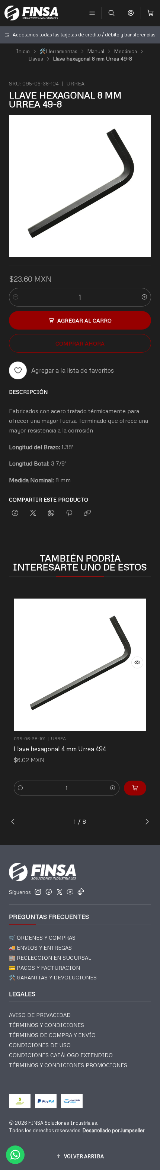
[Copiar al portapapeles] (87, 513)
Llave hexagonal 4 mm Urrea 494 (60, 749)
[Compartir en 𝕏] (33, 513)
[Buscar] (111, 13)
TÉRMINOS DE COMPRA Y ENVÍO (52, 1035)
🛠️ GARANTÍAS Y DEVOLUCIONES (53, 977)
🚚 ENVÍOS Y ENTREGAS (40, 947)
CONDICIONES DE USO (40, 1045)
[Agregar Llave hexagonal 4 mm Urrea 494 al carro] (135, 788)
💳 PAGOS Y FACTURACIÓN (44, 968)
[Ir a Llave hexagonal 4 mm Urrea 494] (80, 665)
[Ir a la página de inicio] (31, 13)
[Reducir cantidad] (15, 297)
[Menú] (92, 13)
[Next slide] (145, 821)
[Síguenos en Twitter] (59, 891)
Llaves (35, 58)
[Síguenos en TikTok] (80, 891)
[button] (80, 1156)
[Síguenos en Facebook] (48, 891)
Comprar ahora (80, 343)
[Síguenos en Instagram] (38, 891)
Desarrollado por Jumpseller (113, 1130)
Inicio (23, 51)
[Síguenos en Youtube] (70, 891)
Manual (95, 51)
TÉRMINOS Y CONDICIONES (46, 1025)
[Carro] (150, 13)
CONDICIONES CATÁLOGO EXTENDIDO (61, 1055)
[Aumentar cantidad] (144, 297)
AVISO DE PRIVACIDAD (40, 1015)
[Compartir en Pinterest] (69, 513)
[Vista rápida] (137, 662)
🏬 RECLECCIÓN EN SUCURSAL (50, 958)
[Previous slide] (14, 821)
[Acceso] (131, 13)
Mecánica (125, 51)
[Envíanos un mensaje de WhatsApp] (15, 1154)
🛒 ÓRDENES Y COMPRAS (42, 937)
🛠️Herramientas (58, 51)
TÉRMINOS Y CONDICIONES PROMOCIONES (68, 1065)
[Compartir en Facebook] (15, 513)
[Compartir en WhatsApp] (51, 513)
